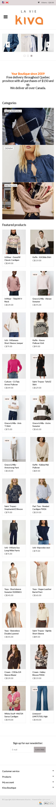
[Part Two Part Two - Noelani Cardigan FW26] (42, 490)
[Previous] (8, 44)
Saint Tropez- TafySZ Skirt (41, 383)
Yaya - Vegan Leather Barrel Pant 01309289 (41, 590)
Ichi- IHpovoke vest (41, 547)
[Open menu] (5, 17)
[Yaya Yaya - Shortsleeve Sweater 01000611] (14, 573)
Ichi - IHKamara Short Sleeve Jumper (13, 341)
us (3, 2)
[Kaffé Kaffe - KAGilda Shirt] (42, 242)
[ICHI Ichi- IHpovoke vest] (42, 532)
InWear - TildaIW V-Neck (13, 300)
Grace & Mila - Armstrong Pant (11, 466)
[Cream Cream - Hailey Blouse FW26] (42, 656)
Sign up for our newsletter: (28, 743)
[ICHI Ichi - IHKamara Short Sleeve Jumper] (14, 324)
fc (7, 2)
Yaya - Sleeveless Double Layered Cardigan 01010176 (13, 632)
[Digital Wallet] (48, 803)
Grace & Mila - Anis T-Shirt (12, 424)
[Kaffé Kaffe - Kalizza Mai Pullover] (42, 449)
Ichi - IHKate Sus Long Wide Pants (12, 549)
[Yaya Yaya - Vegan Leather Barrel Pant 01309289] (42, 573)
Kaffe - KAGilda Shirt (41, 257)
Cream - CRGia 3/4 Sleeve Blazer (12, 673)
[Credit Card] (40, 803)
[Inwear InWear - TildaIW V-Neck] (14, 283)
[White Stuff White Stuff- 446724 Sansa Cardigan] (14, 698)
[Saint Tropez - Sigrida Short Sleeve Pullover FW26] (42, 615)
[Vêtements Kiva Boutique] (33, 17)
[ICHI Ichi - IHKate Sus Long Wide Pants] (14, 532)
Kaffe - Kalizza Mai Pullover (40, 466)
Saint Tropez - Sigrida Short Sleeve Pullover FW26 (41, 632)
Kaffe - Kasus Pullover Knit (38, 341)
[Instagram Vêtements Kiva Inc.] (30, 758)
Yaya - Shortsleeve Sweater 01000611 (13, 590)
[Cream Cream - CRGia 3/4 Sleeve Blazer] (14, 656)
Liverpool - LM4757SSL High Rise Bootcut (40, 715)
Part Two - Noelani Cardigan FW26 (40, 507)
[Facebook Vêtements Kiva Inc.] (25, 758)
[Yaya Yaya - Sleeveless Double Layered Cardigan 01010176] (14, 615)
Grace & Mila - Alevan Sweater (42, 300)
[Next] (48, 44)
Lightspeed (46, 799)
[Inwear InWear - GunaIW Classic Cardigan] (14, 242)
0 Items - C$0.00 (47, 2)
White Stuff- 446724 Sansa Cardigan (13, 715)
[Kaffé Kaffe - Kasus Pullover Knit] (42, 324)
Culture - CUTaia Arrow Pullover (11, 383)
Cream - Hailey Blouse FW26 (38, 673)
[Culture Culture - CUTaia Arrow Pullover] (14, 366)
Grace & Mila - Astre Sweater (41, 424)
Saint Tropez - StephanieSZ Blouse (13, 507)
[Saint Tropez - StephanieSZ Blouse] (14, 490)
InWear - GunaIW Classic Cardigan (12, 258)
